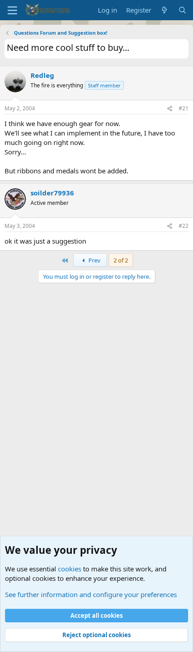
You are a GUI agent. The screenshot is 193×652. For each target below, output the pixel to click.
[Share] (169, 109)
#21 (184, 108)
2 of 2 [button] (121, 260)
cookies (69, 568)
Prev (94, 260)
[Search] (182, 10)
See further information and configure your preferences (91, 594)
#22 (184, 226)
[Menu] (12, 10)
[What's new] (164, 10)
